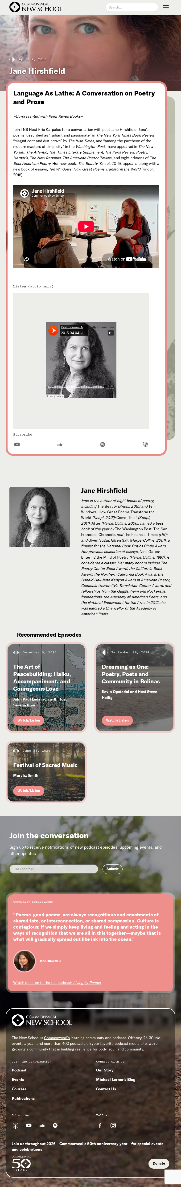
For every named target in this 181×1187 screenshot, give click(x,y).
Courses (19, 1089)
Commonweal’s (57, 1038)
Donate (159, 1163)
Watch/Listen (28, 720)
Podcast (19, 1070)
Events (18, 1079)
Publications (23, 1098)
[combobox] (132, 7)
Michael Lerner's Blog (115, 1079)
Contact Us (106, 1089)
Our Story (105, 1070)
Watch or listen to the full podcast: (57, 982)
